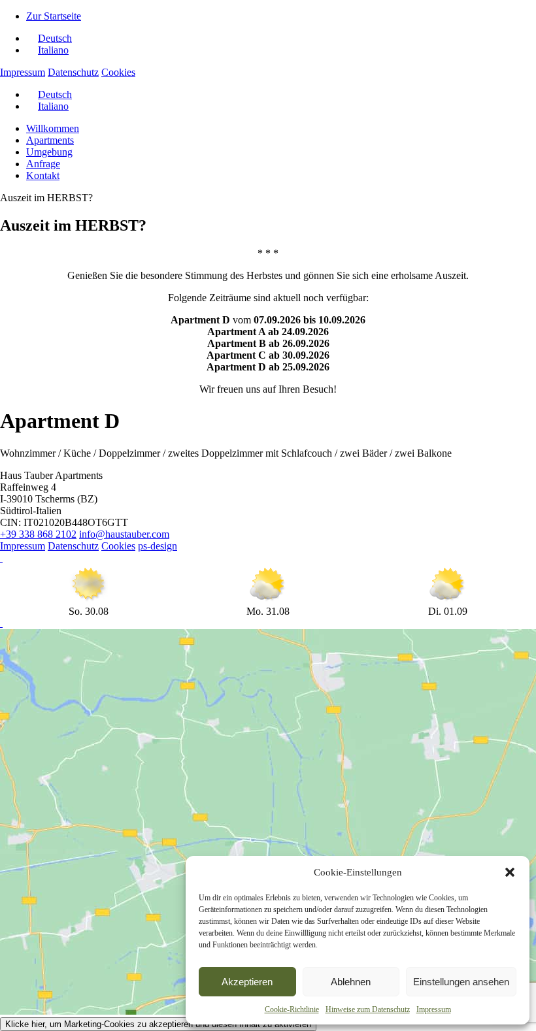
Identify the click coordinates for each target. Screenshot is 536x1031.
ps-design (157, 545)
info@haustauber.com (124, 534)
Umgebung (49, 151)
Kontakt (42, 175)
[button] (509, 872)
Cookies (118, 72)
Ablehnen (351, 981)
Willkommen (52, 128)
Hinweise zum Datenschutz (368, 1009)
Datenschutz (73, 72)
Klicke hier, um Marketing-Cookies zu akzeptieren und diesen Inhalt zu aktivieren (158, 1024)
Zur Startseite (53, 16)
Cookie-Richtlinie (292, 1009)
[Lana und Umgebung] (1, 557)
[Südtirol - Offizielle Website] (1, 623)
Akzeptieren (247, 981)
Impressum (433, 1009)
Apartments (50, 140)
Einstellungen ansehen (461, 981)
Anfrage (43, 163)
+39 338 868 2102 (38, 534)
